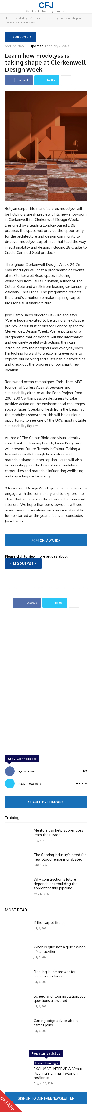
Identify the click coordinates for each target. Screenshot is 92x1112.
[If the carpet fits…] (17, 930)
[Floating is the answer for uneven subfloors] (17, 979)
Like (84, 771)
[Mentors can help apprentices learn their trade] (17, 838)
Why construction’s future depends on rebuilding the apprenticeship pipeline (56, 883)
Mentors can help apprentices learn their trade (58, 832)
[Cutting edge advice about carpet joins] (17, 1028)
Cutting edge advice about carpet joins (56, 1022)
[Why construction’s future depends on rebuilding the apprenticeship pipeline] (17, 887)
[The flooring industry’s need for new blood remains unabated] (17, 862)
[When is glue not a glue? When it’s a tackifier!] (17, 954)
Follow (81, 783)
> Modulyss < (24, 18)
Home (8, 18)
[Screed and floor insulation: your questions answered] (17, 1004)
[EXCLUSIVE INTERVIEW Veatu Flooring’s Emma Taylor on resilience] (17, 1071)
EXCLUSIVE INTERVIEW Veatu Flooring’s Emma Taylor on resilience (58, 1073)
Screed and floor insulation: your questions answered (60, 998)
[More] (66, 80)
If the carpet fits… (48, 922)
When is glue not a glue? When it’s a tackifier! (60, 949)
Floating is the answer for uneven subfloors (55, 973)
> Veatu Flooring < (46, 1063)
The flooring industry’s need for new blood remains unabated (60, 857)
